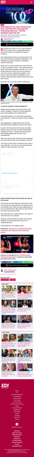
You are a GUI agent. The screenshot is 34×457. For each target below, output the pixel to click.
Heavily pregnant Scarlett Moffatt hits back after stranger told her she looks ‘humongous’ (8, 374)
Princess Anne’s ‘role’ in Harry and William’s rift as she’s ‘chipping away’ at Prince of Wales (24, 359)
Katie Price (17, 417)
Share (6, 41)
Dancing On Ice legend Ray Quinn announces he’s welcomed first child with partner (16, 230)
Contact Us (17, 438)
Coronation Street (17, 407)
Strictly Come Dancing (17, 404)
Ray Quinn (19, 48)
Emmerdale (17, 411)
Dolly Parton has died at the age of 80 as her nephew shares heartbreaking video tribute (8, 296)
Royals (17, 413)
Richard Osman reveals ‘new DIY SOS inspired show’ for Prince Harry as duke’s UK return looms (9, 359)
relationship (4, 73)
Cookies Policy (17, 440)
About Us (17, 431)
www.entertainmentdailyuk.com (14, 449)
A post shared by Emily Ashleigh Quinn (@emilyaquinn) (17, 193)
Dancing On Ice (5, 279)
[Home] (3, 2)
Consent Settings (17, 442)
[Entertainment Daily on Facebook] (17, 424)
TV (17, 392)
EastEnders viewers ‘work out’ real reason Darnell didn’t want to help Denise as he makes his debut (24, 344)
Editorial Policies (17, 434)
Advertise (17, 436)
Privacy (17, 444)
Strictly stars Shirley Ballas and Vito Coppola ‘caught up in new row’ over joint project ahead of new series (24, 296)
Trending (17, 415)
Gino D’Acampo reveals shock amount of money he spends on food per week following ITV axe (24, 325)
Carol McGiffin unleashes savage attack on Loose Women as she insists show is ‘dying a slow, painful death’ (24, 374)
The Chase (17, 400)
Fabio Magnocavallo (9, 38)
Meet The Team (17, 432)
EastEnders (17, 409)
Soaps (17, 406)
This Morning (17, 396)
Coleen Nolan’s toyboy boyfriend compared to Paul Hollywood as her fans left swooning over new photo (8, 325)
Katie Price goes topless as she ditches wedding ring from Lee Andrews (24, 310)
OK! (15, 116)
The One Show (17, 402)
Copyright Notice (17, 446)
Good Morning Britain (17, 394)
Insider (17, 419)
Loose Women (17, 398)
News (2, 24)
